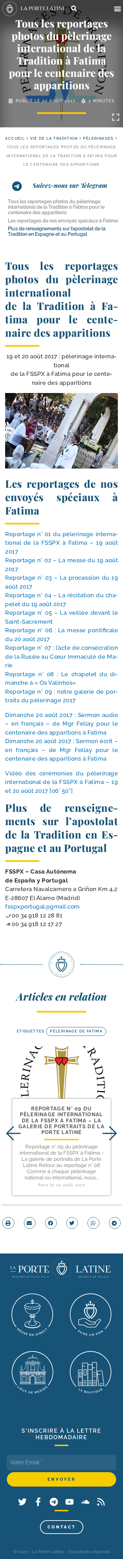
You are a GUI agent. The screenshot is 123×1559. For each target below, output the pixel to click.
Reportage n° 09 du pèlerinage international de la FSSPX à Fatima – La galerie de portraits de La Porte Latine (61, 1120)
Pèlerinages (98, 138)
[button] (117, 8)
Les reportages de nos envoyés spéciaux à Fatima (63, 220)
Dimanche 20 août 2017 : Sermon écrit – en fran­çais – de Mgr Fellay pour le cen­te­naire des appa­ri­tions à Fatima (61, 750)
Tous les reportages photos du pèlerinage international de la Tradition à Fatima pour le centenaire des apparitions (56, 207)
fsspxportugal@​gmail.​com (42, 906)
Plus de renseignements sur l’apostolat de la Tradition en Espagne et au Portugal (57, 231)
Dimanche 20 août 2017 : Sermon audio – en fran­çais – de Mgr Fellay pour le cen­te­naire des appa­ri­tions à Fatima (61, 724)
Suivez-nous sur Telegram (69, 185)
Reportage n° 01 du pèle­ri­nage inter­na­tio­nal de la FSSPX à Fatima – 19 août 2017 (61, 543)
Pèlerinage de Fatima (76, 1031)
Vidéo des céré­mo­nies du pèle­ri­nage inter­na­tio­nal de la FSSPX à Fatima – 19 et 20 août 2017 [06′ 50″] (61, 782)
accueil (15, 138)
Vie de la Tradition (54, 138)
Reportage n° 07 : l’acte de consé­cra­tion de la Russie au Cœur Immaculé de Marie (61, 656)
